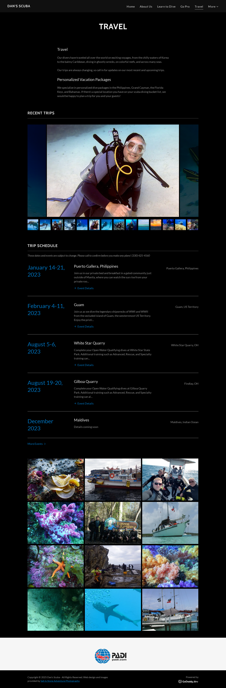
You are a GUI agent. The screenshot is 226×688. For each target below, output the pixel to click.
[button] (213, 6)
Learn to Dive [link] (166, 6)
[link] (18, 6)
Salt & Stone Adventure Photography (60, 680)
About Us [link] (146, 6)
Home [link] (131, 6)
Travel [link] (199, 6)
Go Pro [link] (185, 6)
